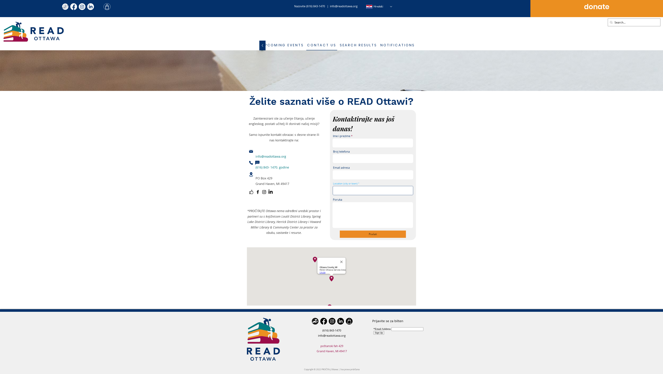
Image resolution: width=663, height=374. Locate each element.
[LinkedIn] (90, 6)
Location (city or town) (345, 183)
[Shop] (107, 6)
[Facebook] (73, 6)
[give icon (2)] (65, 6)
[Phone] (251, 163)
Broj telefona (341, 151)
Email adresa (341, 167)
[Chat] (257, 163)
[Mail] (251, 151)
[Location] (251, 174)
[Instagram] (82, 6)
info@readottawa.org (344, 6)
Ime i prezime (341, 136)
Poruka (337, 199)
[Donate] (315, 321)
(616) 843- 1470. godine (272, 167)
